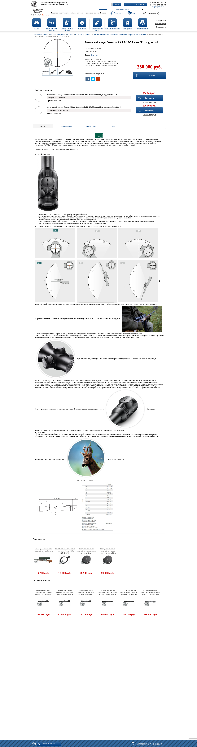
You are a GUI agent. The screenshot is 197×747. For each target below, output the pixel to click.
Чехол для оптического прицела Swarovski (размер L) (43, 551)
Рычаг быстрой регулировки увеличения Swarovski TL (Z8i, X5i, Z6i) (65, 551)
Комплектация (91, 126)
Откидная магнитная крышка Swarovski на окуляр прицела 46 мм (86, 551)
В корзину (149, 98)
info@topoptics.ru (122, 9)
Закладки (142, 744)
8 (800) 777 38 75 (158, 2)
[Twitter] (93, 79)
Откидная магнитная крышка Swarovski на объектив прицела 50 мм (107, 551)
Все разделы (161, 27)
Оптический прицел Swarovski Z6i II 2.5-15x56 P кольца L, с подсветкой (107, 592)
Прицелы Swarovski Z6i (137, 34)
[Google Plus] (98, 79)
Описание (43, 126)
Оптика (70, 34)
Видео (113, 126)
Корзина (153, 13)
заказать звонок (137, 4)
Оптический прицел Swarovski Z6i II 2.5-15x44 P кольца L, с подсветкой (150, 592)
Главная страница (41, 34)
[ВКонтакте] (88, 79)
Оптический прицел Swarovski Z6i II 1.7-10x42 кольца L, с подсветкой (43, 592)
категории (160, 24)
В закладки (149, 75)
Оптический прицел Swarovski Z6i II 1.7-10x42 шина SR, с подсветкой (64, 592)
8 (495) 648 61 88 (158, 5)
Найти (117, 4)
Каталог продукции (57, 34)
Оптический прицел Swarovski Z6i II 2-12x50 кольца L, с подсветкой (86, 592)
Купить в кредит (149, 102)
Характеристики (66, 126)
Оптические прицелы (83, 34)
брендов (161, 20)
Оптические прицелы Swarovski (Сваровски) (110, 34)
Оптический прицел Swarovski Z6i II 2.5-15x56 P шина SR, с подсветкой (129, 592)
